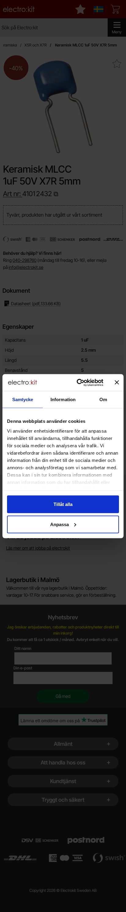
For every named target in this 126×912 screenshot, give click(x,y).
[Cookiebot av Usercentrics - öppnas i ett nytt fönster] (78, 382)
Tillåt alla (63, 504)
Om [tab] (103, 399)
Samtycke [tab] (22, 399)
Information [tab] (63, 399)
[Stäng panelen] (117, 382)
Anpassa (59, 524)
